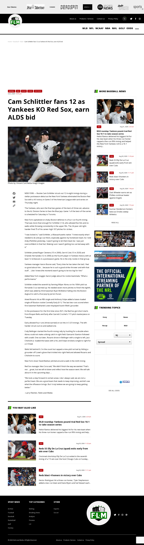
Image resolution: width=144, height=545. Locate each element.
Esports (56, 509)
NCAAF (99, 28)
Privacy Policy (113, 19)
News (125, 317)
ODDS (129, 28)
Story (30, 91)
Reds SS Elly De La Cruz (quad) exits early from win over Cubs (120, 163)
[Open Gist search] (125, 19)
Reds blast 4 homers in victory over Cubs (60, 475)
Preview (32, 520)
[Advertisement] (72, 66)
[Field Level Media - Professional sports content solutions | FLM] (15, 21)
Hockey (10, 528)
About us (73, 19)
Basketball (11, 520)
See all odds (114, 390)
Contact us (101, 19)
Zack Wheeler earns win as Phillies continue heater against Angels (120, 195)
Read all (115, 222)
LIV (30, 524)
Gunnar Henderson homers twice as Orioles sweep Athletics (121, 212)
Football (11, 513)
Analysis (32, 516)
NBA (107, 28)
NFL (91, 28)
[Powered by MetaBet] (124, 382)
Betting (31, 509)
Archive (10, 509)
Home (10, 42)
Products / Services (86, 19)
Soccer (56, 513)
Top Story (38, 91)
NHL (114, 28)
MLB (85, 28)
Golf (122, 28)
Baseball (16, 42)
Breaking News (34, 513)
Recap (24, 91)
